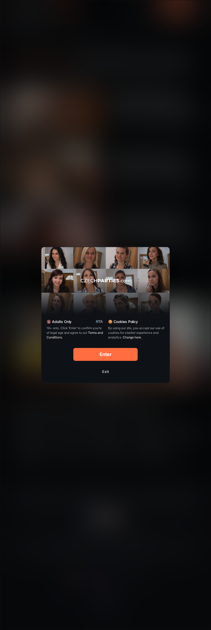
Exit (105, 371)
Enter (106, 354)
